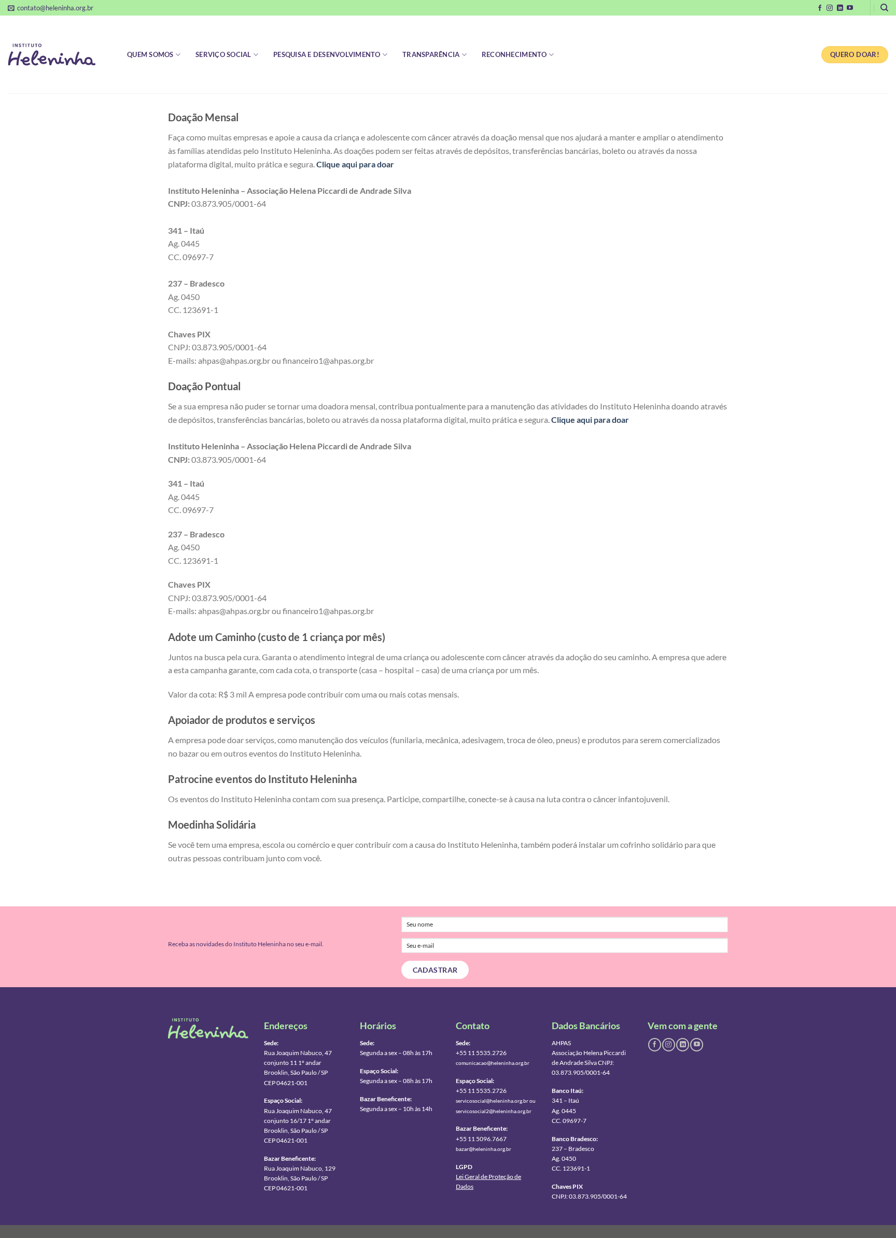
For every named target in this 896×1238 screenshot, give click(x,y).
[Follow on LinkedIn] (840, 8)
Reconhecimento (514, 54)
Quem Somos (150, 54)
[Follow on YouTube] (850, 8)
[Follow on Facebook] (820, 8)
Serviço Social (223, 54)
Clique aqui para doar (355, 164)
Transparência (430, 54)
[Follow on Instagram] (830, 8)
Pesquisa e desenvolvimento (327, 54)
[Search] (884, 8)
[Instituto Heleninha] (59, 54)
